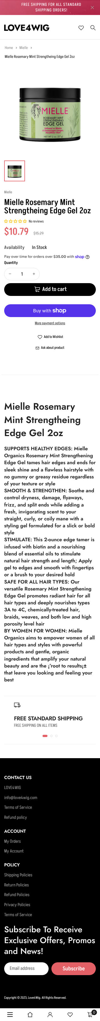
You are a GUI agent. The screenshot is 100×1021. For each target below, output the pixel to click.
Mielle (24, 48)
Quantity (11, 263)
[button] (15, 221)
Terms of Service (18, 808)
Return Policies (16, 885)
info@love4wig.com (20, 798)
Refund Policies (16, 895)
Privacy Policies (17, 905)
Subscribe (73, 969)
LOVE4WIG (12, 788)
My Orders (12, 842)
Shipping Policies (18, 875)
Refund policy (15, 818)
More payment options (50, 323)
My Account (14, 852)
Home (9, 48)
